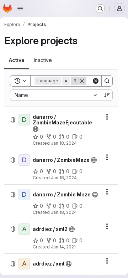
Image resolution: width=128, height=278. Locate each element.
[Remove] (82, 81)
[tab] (16, 60)
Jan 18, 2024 (64, 143)
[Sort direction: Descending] (107, 95)
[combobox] (55, 95)
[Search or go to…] (100, 8)
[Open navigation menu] (20, 8)
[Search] (107, 81)
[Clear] (95, 81)
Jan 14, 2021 (63, 246)
